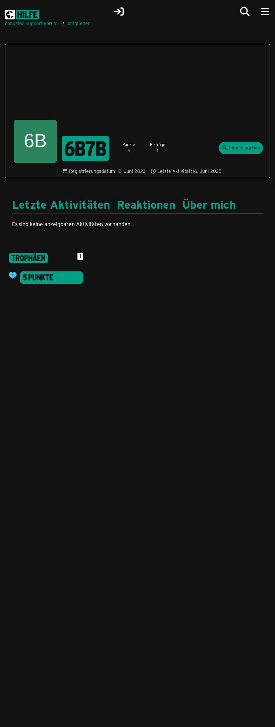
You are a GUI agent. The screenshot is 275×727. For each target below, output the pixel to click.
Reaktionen (146, 204)
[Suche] (245, 11)
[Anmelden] (119, 11)
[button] (241, 148)
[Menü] (265, 11)
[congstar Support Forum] (22, 13)
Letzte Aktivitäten (61, 204)
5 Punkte (38, 277)
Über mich (209, 204)
